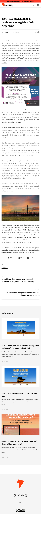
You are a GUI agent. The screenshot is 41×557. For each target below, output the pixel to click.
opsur (6, 32)
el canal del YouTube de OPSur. (23, 252)
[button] (38, 4)
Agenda (5, 267)
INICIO (20, 502)
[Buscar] (34, 4)
